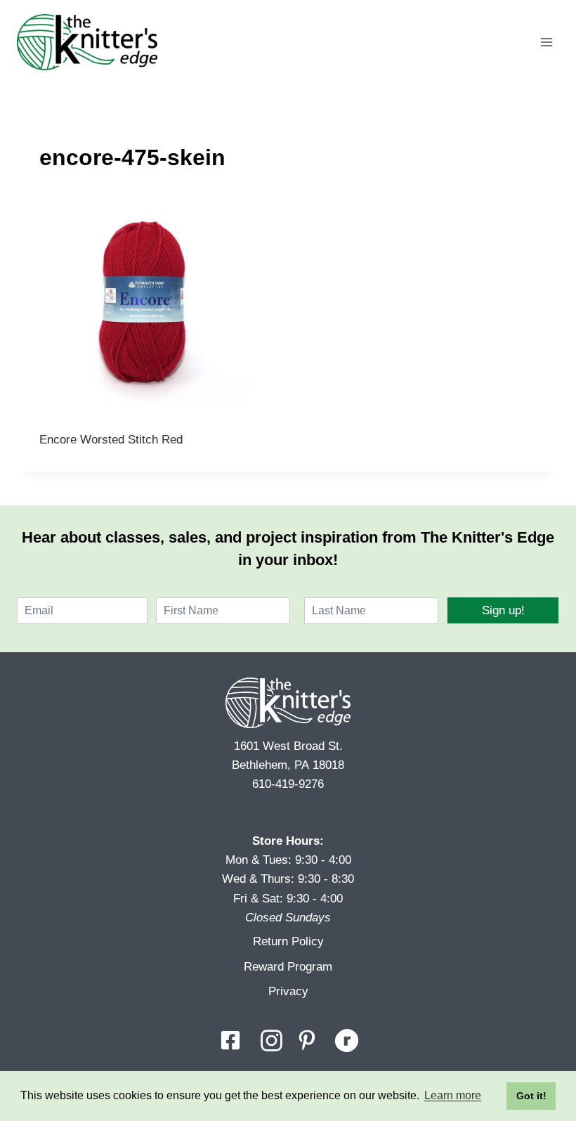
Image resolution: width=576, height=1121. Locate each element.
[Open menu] (546, 42)
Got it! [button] (531, 1095)
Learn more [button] (452, 1095)
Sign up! (503, 610)
